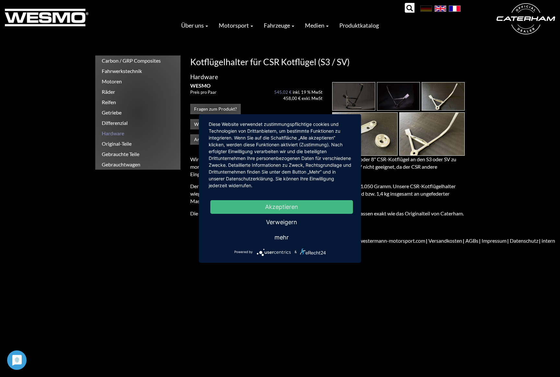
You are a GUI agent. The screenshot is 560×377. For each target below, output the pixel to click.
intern (548, 240)
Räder (108, 92)
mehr (281, 237)
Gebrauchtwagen (121, 164)
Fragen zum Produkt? (215, 109)
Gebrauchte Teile (120, 154)
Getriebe (112, 112)
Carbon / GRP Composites (131, 60)
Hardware (113, 133)
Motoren (112, 81)
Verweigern (281, 222)
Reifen (109, 102)
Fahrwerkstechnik (122, 71)
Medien (315, 25)
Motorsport (234, 25)
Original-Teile (117, 143)
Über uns (193, 25)
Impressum (494, 240)
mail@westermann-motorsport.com (385, 240)
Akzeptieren (281, 206)
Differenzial (115, 123)
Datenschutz (524, 240)
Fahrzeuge (277, 25)
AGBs (471, 240)
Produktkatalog (359, 25)
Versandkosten (445, 240)
